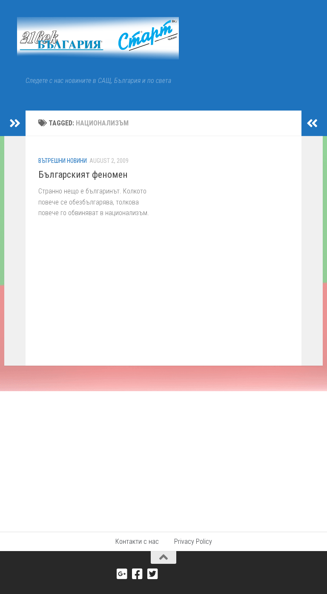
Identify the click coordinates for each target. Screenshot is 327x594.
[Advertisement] (163, 454)
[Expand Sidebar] (15, 123)
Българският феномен (83, 174)
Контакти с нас (137, 541)
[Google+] (122, 574)
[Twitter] (153, 574)
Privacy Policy (193, 541)
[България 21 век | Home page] (98, 38)
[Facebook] (137, 574)
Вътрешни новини (62, 160)
